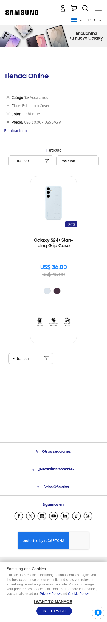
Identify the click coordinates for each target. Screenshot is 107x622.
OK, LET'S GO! (54, 611)
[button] (81, 20)
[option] (47, 291)
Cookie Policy (78, 594)
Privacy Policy (50, 594)
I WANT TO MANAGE (53, 601)
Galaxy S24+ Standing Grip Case (53, 243)
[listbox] (53, 292)
